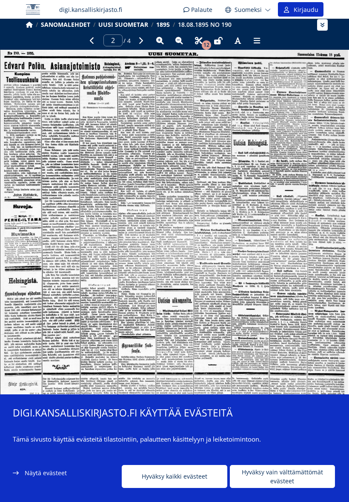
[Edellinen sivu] (91, 40)
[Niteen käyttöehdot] (218, 40)
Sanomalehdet (65, 24)
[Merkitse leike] (198, 40)
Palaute (200, 10)
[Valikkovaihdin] (322, 25)
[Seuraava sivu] (140, 40)
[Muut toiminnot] (257, 40)
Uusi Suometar (123, 24)
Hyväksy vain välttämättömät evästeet (282, 476)
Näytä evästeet (46, 473)
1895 (163, 24)
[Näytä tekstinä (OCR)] (237, 40)
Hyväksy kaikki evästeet (174, 476)
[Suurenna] (160, 40)
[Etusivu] (29, 24)
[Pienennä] (179, 40)
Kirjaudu (304, 10)
